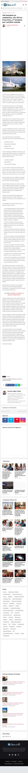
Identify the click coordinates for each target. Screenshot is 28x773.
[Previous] (24, 8)
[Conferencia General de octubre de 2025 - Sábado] (20, 485)
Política (14, 624)
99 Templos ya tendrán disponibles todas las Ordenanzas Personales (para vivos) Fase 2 (12, 714)
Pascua (5, 624)
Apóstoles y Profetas (13, 592)
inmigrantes (6, 612)
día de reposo (6, 601)
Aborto (5, 592)
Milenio (5, 617)
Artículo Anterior (6, 411)
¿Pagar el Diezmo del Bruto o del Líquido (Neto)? (12, 8)
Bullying (10, 596)
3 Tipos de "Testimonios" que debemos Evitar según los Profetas (7, 548)
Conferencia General (19, 596)
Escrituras (18, 603)
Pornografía (21, 624)
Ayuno (4, 596)
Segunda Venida (7, 631)
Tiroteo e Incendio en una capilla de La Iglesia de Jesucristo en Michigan (7, 564)
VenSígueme (6, 635)
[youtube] (15, 755)
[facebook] (9, 755)
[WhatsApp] (19, 385)
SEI (13, 631)
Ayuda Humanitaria (17, 594)
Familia (17, 606)
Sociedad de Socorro (8, 633)
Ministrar (11, 617)
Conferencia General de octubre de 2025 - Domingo (7, 491)
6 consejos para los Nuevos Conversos (19, 547)
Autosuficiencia (7, 594)
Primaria (5, 626)
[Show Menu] (2, 5)
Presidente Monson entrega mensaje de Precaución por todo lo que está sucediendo (20, 513)
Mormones (17, 617)
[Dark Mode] (23, 5)
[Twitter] (16, 385)
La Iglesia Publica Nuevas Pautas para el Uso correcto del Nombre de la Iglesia (7, 512)
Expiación (11, 606)
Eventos (5, 606)
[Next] (26, 8)
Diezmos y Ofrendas (16, 601)
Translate (25, 1)
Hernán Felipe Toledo (14, 391)
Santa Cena (13, 629)
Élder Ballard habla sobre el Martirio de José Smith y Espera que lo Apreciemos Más (12, 693)
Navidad (5, 619)
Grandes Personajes (15, 608)
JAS (12, 612)
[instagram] (18, 755)
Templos (13, 12)
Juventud (17, 612)
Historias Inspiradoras (8, 610)
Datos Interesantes (16, 599)
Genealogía (6, 608)
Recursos (19, 626)
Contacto (20, 761)
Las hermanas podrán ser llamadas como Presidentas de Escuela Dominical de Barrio (20, 474)
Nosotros (8, 761)
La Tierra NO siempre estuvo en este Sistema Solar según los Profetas (20, 564)
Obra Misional (18, 619)
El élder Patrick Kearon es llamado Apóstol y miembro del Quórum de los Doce (12, 703)
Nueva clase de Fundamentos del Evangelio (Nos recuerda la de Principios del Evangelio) (6, 475)
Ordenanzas (6, 622)
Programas (12, 626)
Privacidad (14, 761)
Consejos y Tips (6, 599)
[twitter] (12, 755)
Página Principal (6, 12)
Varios (22, 633)
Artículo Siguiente (22, 411)
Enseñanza (11, 603)
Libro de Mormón (7, 615)
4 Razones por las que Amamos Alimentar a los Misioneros (19, 580)
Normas (11, 619)
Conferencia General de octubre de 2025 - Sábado (20, 491)
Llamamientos (16, 615)
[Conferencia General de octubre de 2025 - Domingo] (7, 485)
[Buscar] (26, 5)
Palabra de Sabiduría (16, 622)
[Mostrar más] (22, 385)
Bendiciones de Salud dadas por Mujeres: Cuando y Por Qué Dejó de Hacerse (7, 580)
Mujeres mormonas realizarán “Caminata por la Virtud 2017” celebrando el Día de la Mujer (13, 682)
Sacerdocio (5, 629)
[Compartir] (24, 26)
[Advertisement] (14, 44)
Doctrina (5, 603)
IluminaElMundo (19, 610)
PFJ (9, 624)
